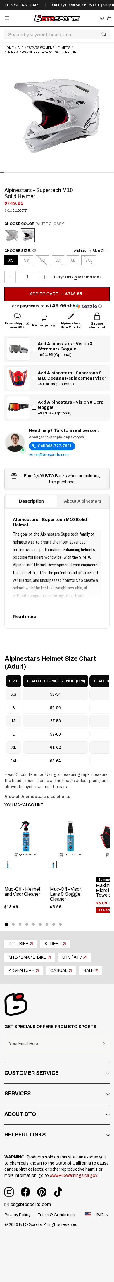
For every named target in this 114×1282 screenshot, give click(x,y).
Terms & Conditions (56, 1215)
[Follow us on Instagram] (9, 1192)
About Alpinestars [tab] (82, 501)
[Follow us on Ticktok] (58, 1192)
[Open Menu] (7, 18)
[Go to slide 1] (6, 924)
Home (9, 47)
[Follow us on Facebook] (25, 1192)
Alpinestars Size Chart (92, 251)
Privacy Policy (17, 1215)
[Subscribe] (103, 1044)
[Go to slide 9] (60, 924)
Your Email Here (23, 1044)
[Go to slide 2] (13, 924)
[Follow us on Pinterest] (41, 1192)
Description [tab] (31, 501)
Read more (24, 616)
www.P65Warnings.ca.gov (73, 1175)
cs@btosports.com (51, 455)
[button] (57, 306)
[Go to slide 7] (47, 924)
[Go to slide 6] (40, 924)
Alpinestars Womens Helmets (44, 47)
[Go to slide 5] (33, 924)
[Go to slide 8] (53, 924)
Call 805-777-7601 (55, 446)
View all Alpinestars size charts (37, 797)
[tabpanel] (57, 568)
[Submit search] (104, 34)
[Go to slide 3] (20, 924)
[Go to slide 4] (26, 924)
